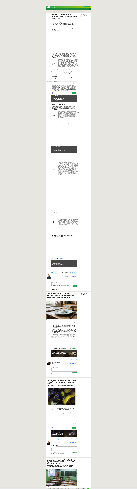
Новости (47, 8)
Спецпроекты (56, 8)
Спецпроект (81, 16)
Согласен (87, 488)
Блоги (60, 8)
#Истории (60, 30)
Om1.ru (55, 256)
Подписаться (74, 348)
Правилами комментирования (61, 373)
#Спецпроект (56, 30)
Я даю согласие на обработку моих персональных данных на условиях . (60, 285)
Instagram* (61, 258)
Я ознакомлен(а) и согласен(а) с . (58, 373)
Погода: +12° (81, 7)
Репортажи (51, 8)
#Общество (53, 30)
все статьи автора (52, 363)
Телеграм (74, 272)
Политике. (84, 488)
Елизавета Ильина (82, 294)
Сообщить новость (55, 272)
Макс (70, 272)
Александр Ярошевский (83, 15)
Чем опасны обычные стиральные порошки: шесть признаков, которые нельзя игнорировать (59, 353)
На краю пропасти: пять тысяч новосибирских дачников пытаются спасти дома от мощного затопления (59, 149)
